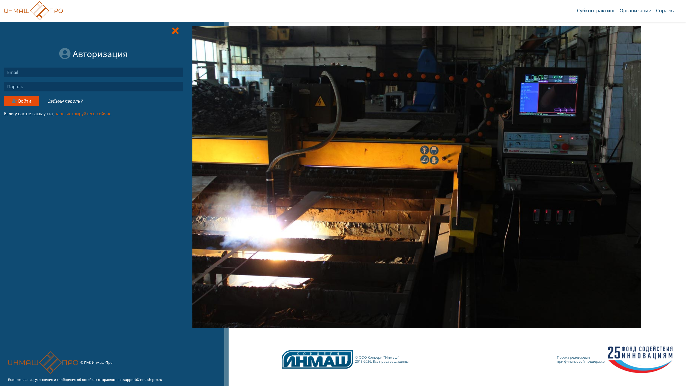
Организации (636, 10)
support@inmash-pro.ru (142, 379)
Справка (666, 10)
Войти (24, 101)
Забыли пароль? (65, 101)
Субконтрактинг (596, 10)
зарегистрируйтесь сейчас (83, 114)
